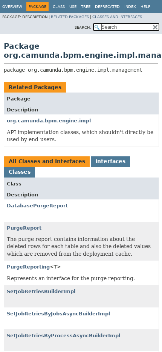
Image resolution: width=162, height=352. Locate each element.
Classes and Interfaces (117, 17)
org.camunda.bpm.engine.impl (49, 121)
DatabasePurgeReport (37, 205)
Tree (85, 7)
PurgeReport (24, 228)
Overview (12, 7)
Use (72, 7)
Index (130, 7)
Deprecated (107, 7)
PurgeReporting (28, 267)
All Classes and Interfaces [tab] (47, 161)
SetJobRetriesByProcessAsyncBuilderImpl (63, 335)
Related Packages (70, 17)
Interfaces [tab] (110, 161)
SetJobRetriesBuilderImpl (41, 291)
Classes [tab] (20, 172)
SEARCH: (83, 27)
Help (145, 7)
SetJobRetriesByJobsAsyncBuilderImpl (58, 313)
